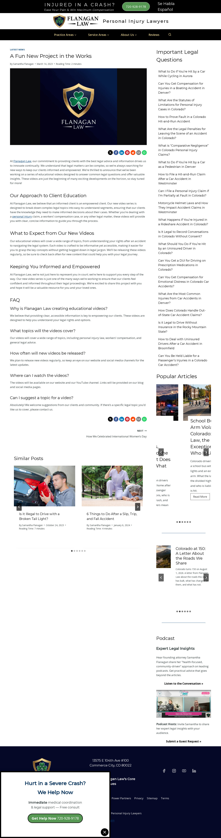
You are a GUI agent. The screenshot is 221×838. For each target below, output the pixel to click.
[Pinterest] (127, 152)
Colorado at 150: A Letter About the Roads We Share (160, 555)
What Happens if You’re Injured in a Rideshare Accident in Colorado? (183, 222)
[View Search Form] (170, 35)
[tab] (72, 551)
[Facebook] (116, 152)
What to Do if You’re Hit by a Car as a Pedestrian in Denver (181, 164)
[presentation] (44, 486)
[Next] (137, 507)
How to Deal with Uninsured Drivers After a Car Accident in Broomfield (180, 343)
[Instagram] (174, 771)
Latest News (17, 49)
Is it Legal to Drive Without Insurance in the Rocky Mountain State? (182, 327)
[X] (110, 152)
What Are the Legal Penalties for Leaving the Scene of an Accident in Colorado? (182, 133)
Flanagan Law (22, 161)
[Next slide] (206, 452)
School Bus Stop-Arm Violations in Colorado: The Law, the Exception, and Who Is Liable (183, 437)
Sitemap (152, 798)
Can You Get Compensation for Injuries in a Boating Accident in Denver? (181, 88)
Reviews (154, 35)
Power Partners (121, 798)
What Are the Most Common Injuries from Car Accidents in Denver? (179, 298)
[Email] (138, 152)
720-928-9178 (136, 7)
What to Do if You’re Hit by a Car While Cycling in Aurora (181, 74)
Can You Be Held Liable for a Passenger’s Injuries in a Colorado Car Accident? (182, 360)
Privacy (139, 798)
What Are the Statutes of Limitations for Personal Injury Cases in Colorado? (180, 104)
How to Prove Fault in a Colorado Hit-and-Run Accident (182, 119)
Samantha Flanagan (23, 63)
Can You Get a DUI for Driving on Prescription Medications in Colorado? (182, 265)
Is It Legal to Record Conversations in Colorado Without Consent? (183, 234)
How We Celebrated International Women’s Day (116, 433)
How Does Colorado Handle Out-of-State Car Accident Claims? (182, 313)
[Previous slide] (161, 452)
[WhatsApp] (144, 152)
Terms (165, 798)
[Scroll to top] (211, 803)
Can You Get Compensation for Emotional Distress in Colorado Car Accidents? (183, 281)
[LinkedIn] (121, 152)
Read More (174, 497)
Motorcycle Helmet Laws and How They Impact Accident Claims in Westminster (183, 207)
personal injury (22, 216)
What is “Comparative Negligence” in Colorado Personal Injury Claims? (183, 150)
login (111, 820)
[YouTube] (184, 771)
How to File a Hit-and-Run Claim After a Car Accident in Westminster (181, 179)
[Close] (105, 832)
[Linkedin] (194, 771)
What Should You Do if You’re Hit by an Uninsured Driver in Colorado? (182, 248)
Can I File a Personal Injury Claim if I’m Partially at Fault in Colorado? (183, 193)
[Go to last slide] (19, 507)
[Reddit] (133, 152)
